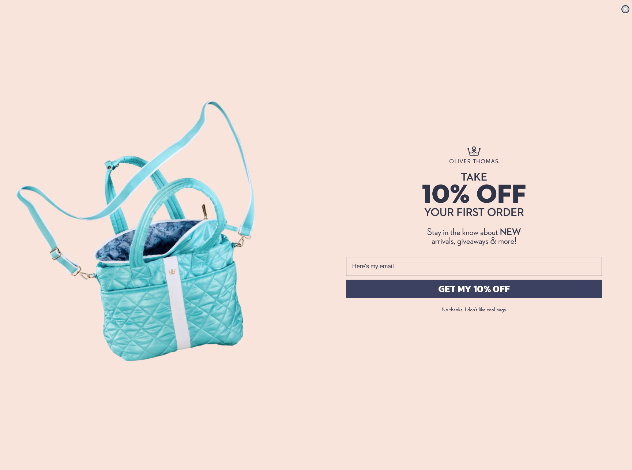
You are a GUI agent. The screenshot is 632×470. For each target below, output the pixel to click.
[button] (474, 310)
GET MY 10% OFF (474, 288)
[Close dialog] (625, 9)
